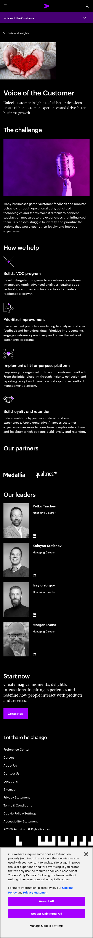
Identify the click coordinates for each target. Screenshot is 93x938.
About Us (10, 765)
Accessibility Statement (20, 821)
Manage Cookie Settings (47, 925)
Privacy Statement (16, 797)
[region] (46, 892)
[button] (15, 713)
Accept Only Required (46, 913)
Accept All (46, 901)
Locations (10, 781)
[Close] (86, 854)
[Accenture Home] (46, 6)
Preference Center (16, 749)
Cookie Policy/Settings (19, 813)
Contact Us (11, 773)
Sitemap (9, 789)
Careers (8, 757)
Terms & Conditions (17, 805)
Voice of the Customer (19, 18)
